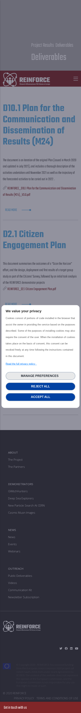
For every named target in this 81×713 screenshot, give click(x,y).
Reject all (40, 386)
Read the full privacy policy (21, 363)
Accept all (40, 396)
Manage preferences (40, 375)
